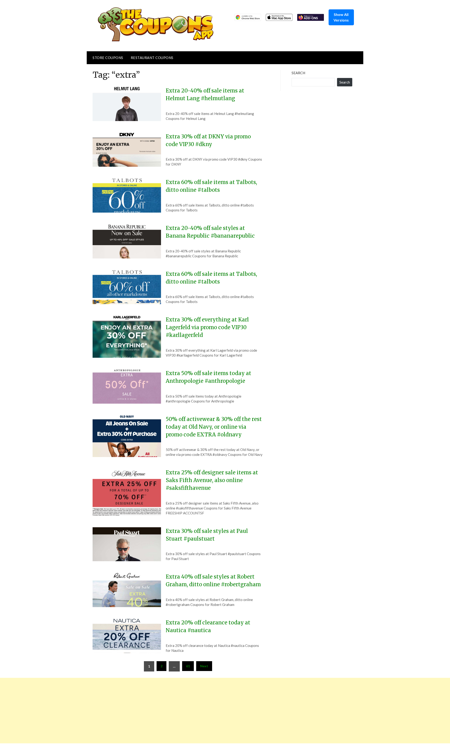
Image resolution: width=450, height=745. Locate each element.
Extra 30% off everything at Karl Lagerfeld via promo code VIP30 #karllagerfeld (207, 327)
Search (298, 73)
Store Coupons (108, 57)
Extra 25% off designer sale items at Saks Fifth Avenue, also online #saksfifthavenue (212, 480)
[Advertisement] (140, 710)
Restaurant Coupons (152, 57)
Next (204, 666)
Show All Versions (341, 17)
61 (188, 666)
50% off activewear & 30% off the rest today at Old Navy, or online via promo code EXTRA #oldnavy (214, 427)
